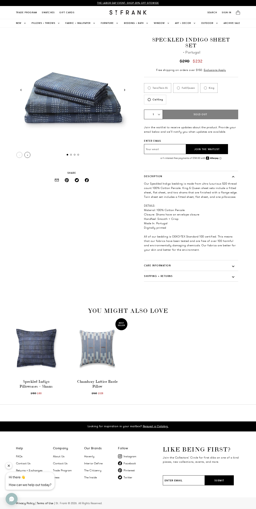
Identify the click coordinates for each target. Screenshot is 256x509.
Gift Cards (66, 12)
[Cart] (237, 12)
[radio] (157, 88)
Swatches (48, 12)
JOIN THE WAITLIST (207, 149)
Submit (219, 480)
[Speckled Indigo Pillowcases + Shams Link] (36, 348)
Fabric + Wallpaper (78, 23)
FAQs (19, 456)
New (18, 23)
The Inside (90, 477)
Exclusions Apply (215, 70)
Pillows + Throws (43, 23)
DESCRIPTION (153, 176)
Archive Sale (232, 23)
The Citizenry (92, 470)
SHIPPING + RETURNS (158, 276)
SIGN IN (226, 12)
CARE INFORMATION (157, 265)
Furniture (107, 23)
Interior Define (93, 463)
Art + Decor (183, 23)
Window (159, 23)
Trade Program (26, 12)
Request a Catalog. (156, 426)
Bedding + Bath (134, 23)
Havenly (89, 456)
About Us (58, 456)
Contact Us (60, 463)
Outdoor (207, 23)
